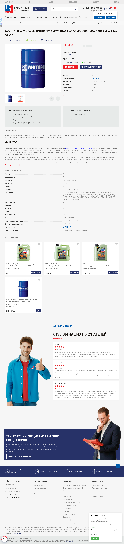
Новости (95, 491)
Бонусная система (98, 494)
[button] (51, 98)
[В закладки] (40, 244)
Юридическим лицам (69, 17)
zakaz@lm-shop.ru (11, 485)
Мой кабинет (38, 485)
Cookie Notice (69, 541)
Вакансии (66, 517)
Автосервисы (52, 17)
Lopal (116, 2)
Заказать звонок (96, 10)
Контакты (85, 17)
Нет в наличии (36, 269)
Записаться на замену (92, 67)
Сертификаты (68, 508)
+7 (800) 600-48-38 (92, 7)
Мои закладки (39, 491)
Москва (99, 17)
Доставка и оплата (23, 17)
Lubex (51, 2)
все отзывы (57, 338)
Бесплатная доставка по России (74, 485)
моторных (68, 148)
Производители (97, 485)
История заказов (40, 488)
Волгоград (111, 17)
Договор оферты (69, 520)
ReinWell (73, 2)
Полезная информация (100, 488)
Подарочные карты (70, 514)
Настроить (96, 534)
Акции (9, 17)
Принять (94, 538)
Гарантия (66, 511)
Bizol (31, 2)
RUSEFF (96, 2)
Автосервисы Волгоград (71, 502)
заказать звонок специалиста (19, 456)
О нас (65, 491)
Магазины (38, 17)
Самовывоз (67, 497)
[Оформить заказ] (109, 9)
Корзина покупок (40, 494)
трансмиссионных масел (83, 148)
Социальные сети (98, 497)
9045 (71, 62)
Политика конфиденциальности (74, 523)
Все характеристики (70, 96)
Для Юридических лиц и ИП (73, 488)
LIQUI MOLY (9, 2)
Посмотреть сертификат (14, 165)
